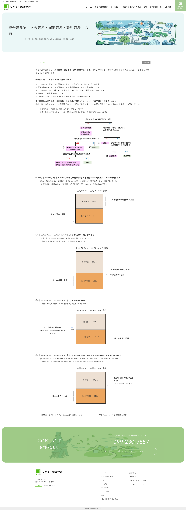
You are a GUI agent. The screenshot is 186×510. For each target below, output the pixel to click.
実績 (146, 7)
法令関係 (146, 62)
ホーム (89, 7)
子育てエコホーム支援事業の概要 (112, 415)
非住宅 (106, 488)
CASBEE (107, 491)
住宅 (105, 484)
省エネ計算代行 (101, 7)
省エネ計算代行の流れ (131, 7)
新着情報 (132, 473)
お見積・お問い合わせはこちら (130, 451)
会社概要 (168, 7)
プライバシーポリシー (137, 484)
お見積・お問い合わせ (137, 480)
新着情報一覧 (156, 7)
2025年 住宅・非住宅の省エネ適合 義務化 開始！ (62, 415)
